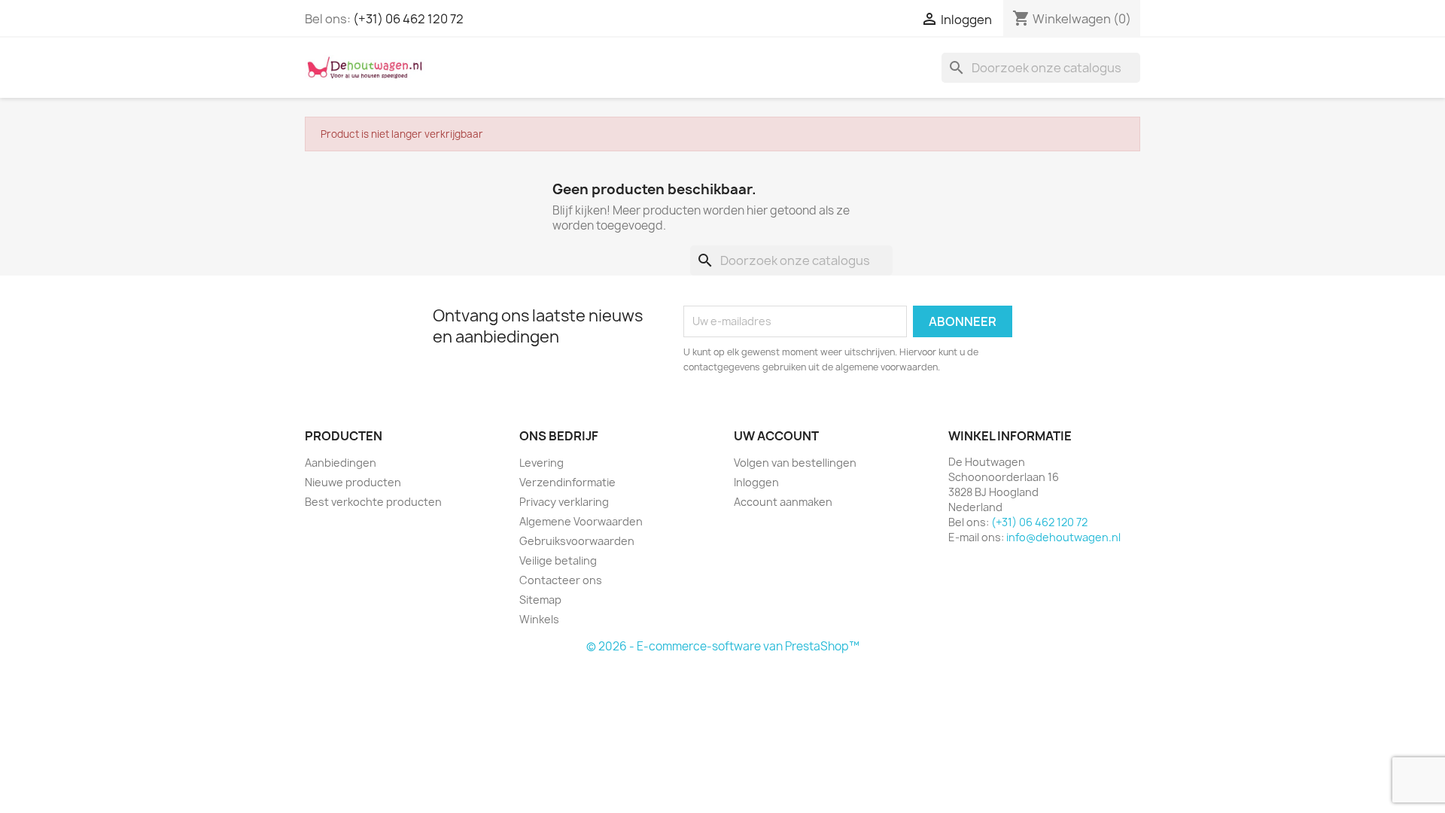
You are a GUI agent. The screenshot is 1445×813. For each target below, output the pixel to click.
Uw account (776, 436)
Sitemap (540, 599)
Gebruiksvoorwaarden (576, 541)
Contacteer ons (560, 580)
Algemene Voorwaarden (581, 521)
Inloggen (756, 482)
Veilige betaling (558, 560)
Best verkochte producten (373, 502)
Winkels (539, 619)
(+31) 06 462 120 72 (408, 19)
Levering (541, 462)
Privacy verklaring (564, 502)
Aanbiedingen (340, 462)
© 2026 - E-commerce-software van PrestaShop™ (722, 646)
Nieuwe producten (353, 482)
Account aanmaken (783, 502)
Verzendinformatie (567, 482)
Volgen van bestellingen (795, 462)
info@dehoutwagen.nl (1063, 537)
